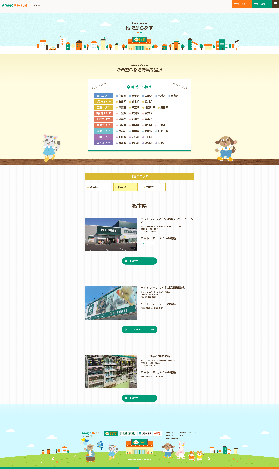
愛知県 (148, 125)
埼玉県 (164, 107)
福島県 (175, 95)
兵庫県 (135, 131)
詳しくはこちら (132, 261)
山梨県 (122, 113)
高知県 (148, 143)
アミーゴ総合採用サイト (35, 5)
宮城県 (162, 95)
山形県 (148, 95)
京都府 (122, 131)
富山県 (148, 119)
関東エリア (103, 107)
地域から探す (260, 4)
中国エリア (103, 137)
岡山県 (122, 137)
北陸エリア (103, 119)
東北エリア (103, 95)
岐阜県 (122, 125)
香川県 (122, 143)
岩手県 (135, 95)
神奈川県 (150, 107)
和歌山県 (163, 131)
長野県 (148, 113)
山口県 (148, 137)
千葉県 (135, 107)
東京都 (122, 107)
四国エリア (103, 143)
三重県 (162, 125)
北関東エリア (103, 101)
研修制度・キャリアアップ (188, 433)
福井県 (122, 119)
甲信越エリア (103, 113)
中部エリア (103, 125)
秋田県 (122, 95)
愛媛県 (162, 143)
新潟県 (135, 113)
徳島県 (135, 143)
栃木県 (135, 101)
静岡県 (135, 125)
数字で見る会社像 (172, 439)
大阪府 (148, 131)
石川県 (135, 119)
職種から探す (241, 4)
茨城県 (148, 101)
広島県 (135, 137)
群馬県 (122, 101)
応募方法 (183, 436)
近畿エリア (103, 131)
